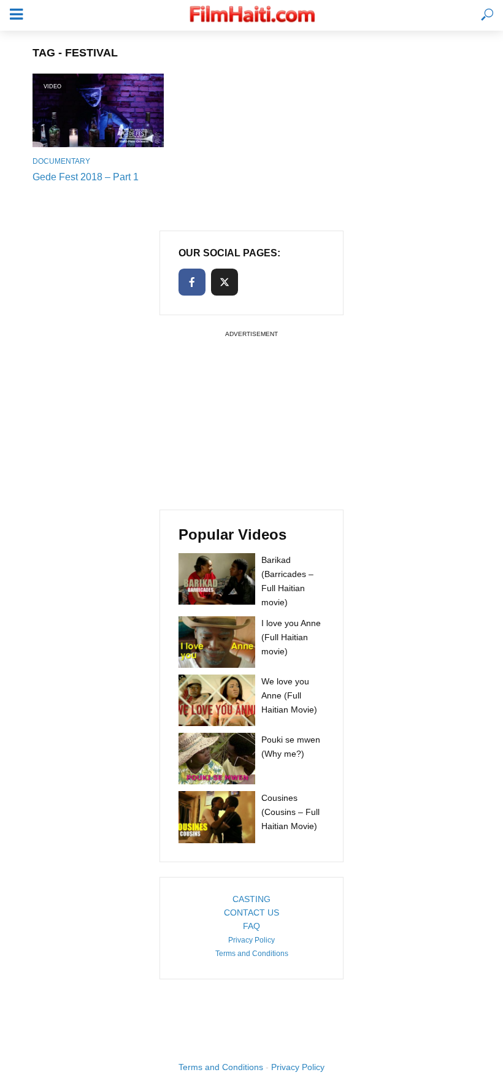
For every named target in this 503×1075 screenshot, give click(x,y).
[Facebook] (192, 282)
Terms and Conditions (251, 953)
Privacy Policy (251, 940)
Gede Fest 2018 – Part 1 (86, 177)
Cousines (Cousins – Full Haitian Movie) (290, 812)
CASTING (251, 899)
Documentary (61, 161)
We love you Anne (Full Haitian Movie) (289, 695)
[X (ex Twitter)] (224, 282)
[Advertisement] (251, 418)
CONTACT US (251, 912)
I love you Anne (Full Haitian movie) (291, 637)
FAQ (251, 926)
